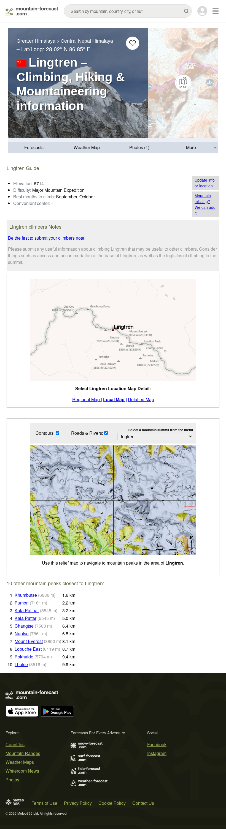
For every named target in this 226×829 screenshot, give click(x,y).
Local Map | (115, 399)
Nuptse (22, 633)
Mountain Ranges (23, 753)
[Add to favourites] (132, 43)
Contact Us (143, 803)
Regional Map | (87, 399)
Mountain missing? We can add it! (205, 204)
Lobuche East (28, 649)
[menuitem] (34, 147)
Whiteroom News (22, 771)
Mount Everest (29, 641)
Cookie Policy (112, 803)
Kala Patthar (27, 610)
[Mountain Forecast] (32, 11)
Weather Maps (20, 762)
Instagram (156, 753)
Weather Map (87, 147)
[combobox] (128, 11)
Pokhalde (24, 656)
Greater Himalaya (36, 41)
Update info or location (205, 182)
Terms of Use (44, 803)
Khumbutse (26, 595)
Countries (15, 744)
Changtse (24, 626)
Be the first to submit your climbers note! (46, 238)
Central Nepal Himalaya (87, 41)
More (191, 147)
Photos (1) (139, 147)
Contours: (46, 433)
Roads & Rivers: (87, 433)
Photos (12, 779)
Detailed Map (141, 399)
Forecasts (34, 147)
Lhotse (21, 664)
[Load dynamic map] (183, 83)
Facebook (156, 744)
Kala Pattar (25, 618)
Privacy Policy (78, 803)
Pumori (22, 603)
